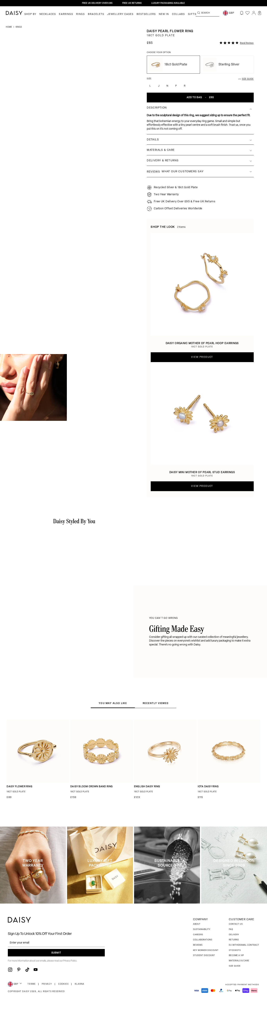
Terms (32, 984)
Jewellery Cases (120, 14)
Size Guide (235, 966)
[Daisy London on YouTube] (36, 969)
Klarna (79, 984)
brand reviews (247, 43)
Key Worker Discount (206, 950)
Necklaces (47, 14)
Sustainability (201, 929)
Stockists (235, 950)
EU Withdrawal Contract (244, 945)
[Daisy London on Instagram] (10, 969)
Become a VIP (236, 955)
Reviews (197, 945)
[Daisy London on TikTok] (27, 969)
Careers (198, 935)
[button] (259, 13)
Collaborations (202, 940)
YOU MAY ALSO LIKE (113, 703)
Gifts (192, 14)
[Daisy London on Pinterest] (18, 969)
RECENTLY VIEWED (155, 703)
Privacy (47, 984)
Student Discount (204, 955)
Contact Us (236, 924)
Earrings (66, 14)
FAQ (231, 929)
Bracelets (96, 14)
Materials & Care (239, 961)
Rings (80, 14)
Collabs (178, 14)
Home (9, 27)
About (197, 924)
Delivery (234, 935)
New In (164, 14)
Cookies (63, 984)
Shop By (30, 14)
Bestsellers (146, 14)
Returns (234, 940)
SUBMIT (56, 953)
